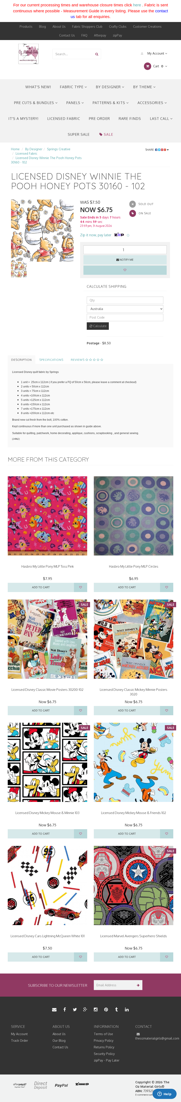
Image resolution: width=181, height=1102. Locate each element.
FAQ (84, 35)
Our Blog (59, 1040)
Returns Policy (104, 1047)
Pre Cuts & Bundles (34, 103)
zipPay (117, 35)
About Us (59, 26)
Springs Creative (58, 149)
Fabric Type (72, 87)
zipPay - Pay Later (106, 1060)
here (137, 5)
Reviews (78, 359)
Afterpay (100, 35)
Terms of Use (103, 1034)
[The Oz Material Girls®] (28, 53)
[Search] (97, 54)
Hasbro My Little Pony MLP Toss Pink (47, 566)
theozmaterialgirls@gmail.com (152, 1038)
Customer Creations (147, 26)
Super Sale (79, 134)
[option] (42, 231)
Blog (42, 26)
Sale (108, 134)
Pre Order (99, 118)
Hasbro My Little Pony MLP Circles (133, 566)
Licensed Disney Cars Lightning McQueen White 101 (48, 936)
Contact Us (67, 35)
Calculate (99, 326)
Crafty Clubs (117, 26)
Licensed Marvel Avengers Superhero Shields (133, 936)
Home (15, 149)
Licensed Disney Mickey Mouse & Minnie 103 (47, 813)
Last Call (160, 118)
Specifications (51, 359)
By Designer (109, 87)
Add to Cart (41, 587)
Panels (73, 103)
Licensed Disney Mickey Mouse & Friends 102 (133, 813)
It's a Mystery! (23, 118)
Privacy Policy (103, 1040)
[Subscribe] (137, 985)
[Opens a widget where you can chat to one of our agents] (164, 1094)
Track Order (19, 1040)
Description (21, 359)
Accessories (151, 103)
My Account (156, 53)
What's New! (38, 87)
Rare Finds (130, 118)
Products (26, 26)
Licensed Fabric (63, 118)
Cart (157, 66)
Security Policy (104, 1054)
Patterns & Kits (109, 103)
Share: (150, 149)
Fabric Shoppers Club (87, 26)
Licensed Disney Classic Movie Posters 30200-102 (47, 690)
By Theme (143, 87)
